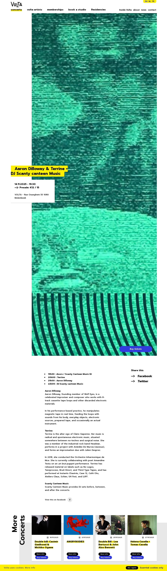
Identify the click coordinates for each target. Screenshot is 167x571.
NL (150, 1)
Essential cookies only (151, 567)
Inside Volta (125, 10)
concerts (16, 9)
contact (152, 10)
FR (153, 1)
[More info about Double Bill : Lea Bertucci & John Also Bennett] (110, 525)
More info (30, 567)
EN (146, 1)
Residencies (98, 9)
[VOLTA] (16, 5)
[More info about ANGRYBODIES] (78, 525)
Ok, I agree (132, 568)
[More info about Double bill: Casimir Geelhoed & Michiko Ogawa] (46, 525)
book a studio (77, 9)
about (136, 10)
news (143, 10)
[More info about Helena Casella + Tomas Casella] (142, 525)
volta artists (34, 9)
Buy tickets (136, 349)
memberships (55, 9)
